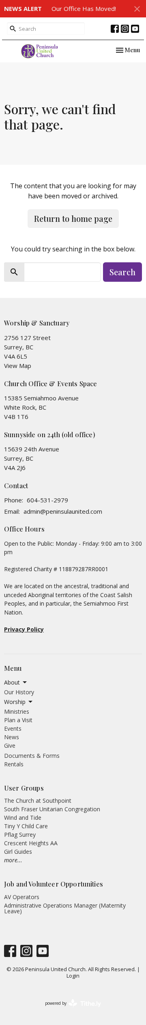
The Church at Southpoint (37, 800)
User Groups (24, 788)
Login (73, 975)
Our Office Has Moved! (84, 8)
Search (122, 271)
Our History (19, 692)
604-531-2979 (47, 500)
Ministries (16, 711)
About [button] (12, 682)
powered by (68, 1010)
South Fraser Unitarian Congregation (52, 809)
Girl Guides (18, 851)
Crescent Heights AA (31, 843)
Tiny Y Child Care (26, 826)
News (11, 737)
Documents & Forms (32, 755)
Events (12, 728)
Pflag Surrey (20, 834)
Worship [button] (15, 702)
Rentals (14, 764)
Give (9, 745)
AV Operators (21, 897)
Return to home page (73, 218)
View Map (17, 366)
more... (13, 860)
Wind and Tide (22, 817)
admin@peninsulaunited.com (63, 511)
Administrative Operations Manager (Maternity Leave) (65, 908)
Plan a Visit (18, 720)
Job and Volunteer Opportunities (53, 884)
